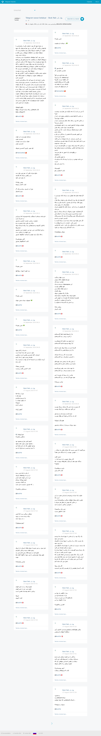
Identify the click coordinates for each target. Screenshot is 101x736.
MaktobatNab (21, 153)
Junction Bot (17, 733)
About (97, 1)
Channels (89, 1)
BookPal (19, 116)
